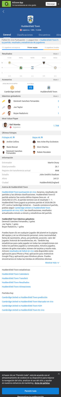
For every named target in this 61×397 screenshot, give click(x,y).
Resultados (7, 53)
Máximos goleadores (11, 96)
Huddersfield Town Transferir (15, 278)
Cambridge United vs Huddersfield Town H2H (22, 306)
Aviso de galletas (42, 383)
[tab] (7, 35)
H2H (22, 210)
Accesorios (7, 79)
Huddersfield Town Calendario (15, 274)
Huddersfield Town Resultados (15, 282)
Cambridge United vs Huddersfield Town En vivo (23, 310)
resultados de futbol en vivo (21, 251)
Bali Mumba (15, 124)
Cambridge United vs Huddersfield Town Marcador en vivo (27, 302)
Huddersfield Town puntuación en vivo (19, 192)
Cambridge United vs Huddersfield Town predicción (24, 297)
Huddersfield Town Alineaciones (16, 287)
